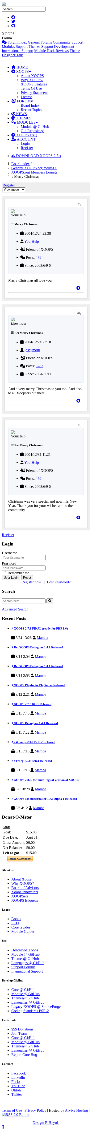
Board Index (30, 105)
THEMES (23, 118)
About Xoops (21, 879)
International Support (17, 51)
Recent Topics (31, 110)
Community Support (68, 42)
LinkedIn (18, 1077)
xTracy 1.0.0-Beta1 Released (32, 761)
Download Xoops (24, 950)
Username (9, 553)
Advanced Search (15, 609)
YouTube (18, 1086)
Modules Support (15, 46)
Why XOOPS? (32, 80)
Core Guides (20, 927)
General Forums (40, 42)
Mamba (42, 638)
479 (38, 257)
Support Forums (23, 967)
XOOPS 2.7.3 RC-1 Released (32, 704)
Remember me (18, 573)
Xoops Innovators (24, 892)
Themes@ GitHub (25, 959)
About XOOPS (32, 76)
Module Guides (22, 931)
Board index (20, 164)
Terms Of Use (31, 88)
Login (25, 143)
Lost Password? (59, 582)
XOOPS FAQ (26, 135)
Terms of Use (12, 1110)
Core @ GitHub (23, 990)
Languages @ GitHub (27, 963)
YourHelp (31, 241)
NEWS (21, 114)
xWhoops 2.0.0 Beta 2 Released (34, 742)
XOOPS (22, 71)
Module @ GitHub (35, 127)
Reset (27, 577)
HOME (22, 67)
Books (16, 919)
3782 (39, 366)
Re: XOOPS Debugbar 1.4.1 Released (38, 647)
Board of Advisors (25, 888)
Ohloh (16, 1090)
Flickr (15, 1082)
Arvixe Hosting (76, 1110)
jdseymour (32, 350)
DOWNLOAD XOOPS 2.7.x (38, 156)
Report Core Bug (24, 1055)
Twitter (16, 1094)
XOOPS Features (34, 84)
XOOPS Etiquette (24, 900)
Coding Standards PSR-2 (30, 1011)
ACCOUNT (26, 139)
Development (64, 46)
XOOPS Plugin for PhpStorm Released (39, 685)
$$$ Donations (22, 1029)
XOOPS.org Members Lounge (34, 172)
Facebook (18, 1073)
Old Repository (32, 131)
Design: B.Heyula (46, 1123)
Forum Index (17, 42)
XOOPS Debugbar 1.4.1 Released (35, 723)
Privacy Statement (34, 93)
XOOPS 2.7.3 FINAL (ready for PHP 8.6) (40, 628)
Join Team (19, 1033)
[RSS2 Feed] (15, 1115)
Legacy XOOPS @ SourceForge (36, 1007)
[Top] (78, 288)
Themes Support (41, 46)
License (26, 97)
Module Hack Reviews (51, 51)
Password (9, 563)
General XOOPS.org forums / (34, 168)
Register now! (31, 582)
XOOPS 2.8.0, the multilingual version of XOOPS (46, 780)
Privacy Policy (35, 1110)
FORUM (23, 101)
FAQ (15, 923)
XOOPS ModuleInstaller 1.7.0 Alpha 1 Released (45, 798)
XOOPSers (19, 896)
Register (27, 148)
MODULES (26, 122)
